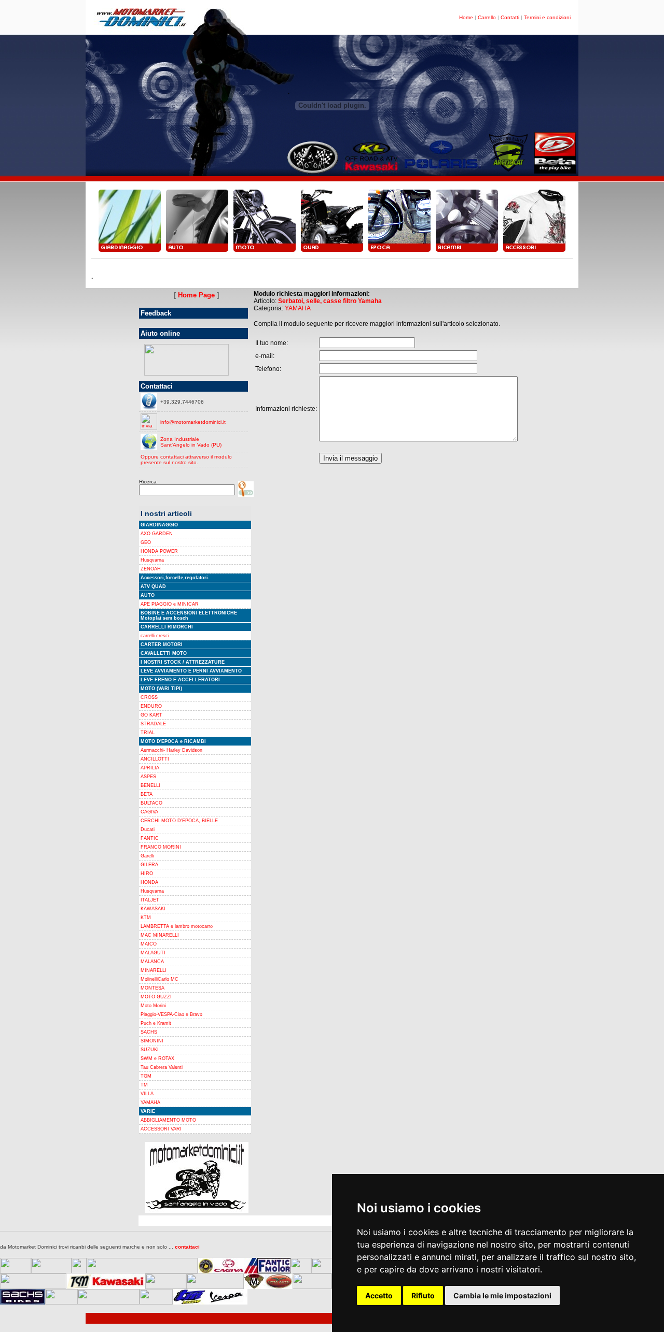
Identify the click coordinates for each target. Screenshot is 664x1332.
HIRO (147, 873)
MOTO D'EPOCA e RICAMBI (173, 741)
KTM (146, 917)
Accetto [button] (379, 1295)
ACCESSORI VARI (161, 1129)
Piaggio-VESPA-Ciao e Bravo (171, 1014)
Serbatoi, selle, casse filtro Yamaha (330, 301)
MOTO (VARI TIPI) (161, 688)
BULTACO (151, 803)
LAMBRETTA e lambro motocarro (177, 926)
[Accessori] (534, 251)
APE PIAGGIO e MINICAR (170, 604)
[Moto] (264, 251)
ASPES (148, 776)
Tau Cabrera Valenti (162, 1067)
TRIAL (148, 732)
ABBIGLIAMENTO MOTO (168, 1120)
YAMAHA (150, 1102)
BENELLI (150, 785)
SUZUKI (150, 1049)
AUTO (148, 595)
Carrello (487, 17)
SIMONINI (152, 1040)
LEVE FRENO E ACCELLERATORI (180, 679)
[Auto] (197, 251)
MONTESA (152, 988)
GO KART (151, 715)
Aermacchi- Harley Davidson (171, 750)
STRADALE (153, 723)
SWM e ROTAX (157, 1058)
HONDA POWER (159, 551)
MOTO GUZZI (156, 996)
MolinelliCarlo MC (159, 979)
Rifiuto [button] (423, 1295)
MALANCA (152, 961)
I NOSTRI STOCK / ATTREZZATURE (183, 662)
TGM (146, 1076)
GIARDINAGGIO (159, 524)
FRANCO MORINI (161, 847)
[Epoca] (399, 251)
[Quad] (332, 251)
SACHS (149, 1032)
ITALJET (150, 900)
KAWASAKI (153, 908)
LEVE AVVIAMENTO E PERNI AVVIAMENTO (191, 671)
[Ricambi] (467, 251)
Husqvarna (152, 560)
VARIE (148, 1111)
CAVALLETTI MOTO (164, 653)
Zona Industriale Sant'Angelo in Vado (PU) (191, 442)
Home (466, 17)
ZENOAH (151, 568)
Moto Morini (153, 1005)
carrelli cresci (155, 635)
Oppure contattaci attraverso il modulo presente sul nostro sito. (186, 459)
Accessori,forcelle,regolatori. (175, 577)
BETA (147, 794)
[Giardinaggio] (129, 251)
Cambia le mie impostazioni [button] (502, 1295)
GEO (146, 542)
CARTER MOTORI (162, 644)
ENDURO (151, 706)
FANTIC (150, 838)
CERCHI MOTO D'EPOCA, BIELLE (179, 820)
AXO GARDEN (157, 533)
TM (144, 1084)
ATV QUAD (153, 586)
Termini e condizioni (547, 17)
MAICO (149, 944)
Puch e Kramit (156, 1023)
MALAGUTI (153, 952)
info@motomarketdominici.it (193, 422)
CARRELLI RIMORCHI (167, 626)
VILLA (147, 1093)
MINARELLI (154, 970)
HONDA (149, 882)
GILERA (149, 864)
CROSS (149, 697)
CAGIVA (149, 811)
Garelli (147, 855)
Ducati (148, 829)
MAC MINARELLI (160, 935)
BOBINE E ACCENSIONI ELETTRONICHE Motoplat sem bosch (189, 615)
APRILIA (150, 767)
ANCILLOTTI (155, 759)
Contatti (510, 17)
